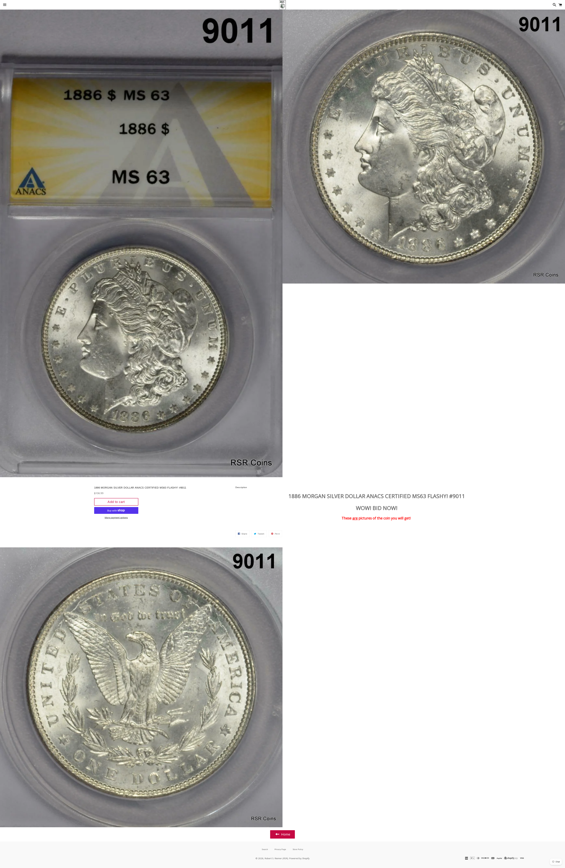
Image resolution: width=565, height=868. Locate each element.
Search (265, 849)
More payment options (116, 517)
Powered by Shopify (299, 858)
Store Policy (298, 849)
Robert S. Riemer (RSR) (276, 858)
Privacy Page (280, 849)
